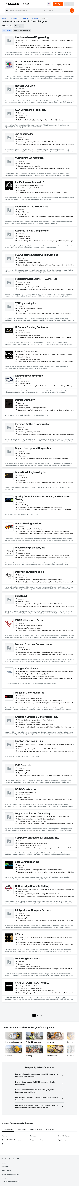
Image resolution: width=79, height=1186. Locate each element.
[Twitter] (10, 1159)
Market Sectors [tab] (21, 1129)
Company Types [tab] (8, 1129)
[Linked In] (2, 1159)
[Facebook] (5, 1159)
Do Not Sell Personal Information (10, 1174)
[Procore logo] (12, 4)
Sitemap (4, 1178)
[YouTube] (18, 1159)
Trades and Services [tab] (36, 1129)
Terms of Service (6, 1170)
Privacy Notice (5, 1166)
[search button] (72, 10)
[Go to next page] (45, 1015)
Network (25, 4)
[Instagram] (13, 1159)
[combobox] (57, 10)
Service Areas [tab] (50, 1129)
